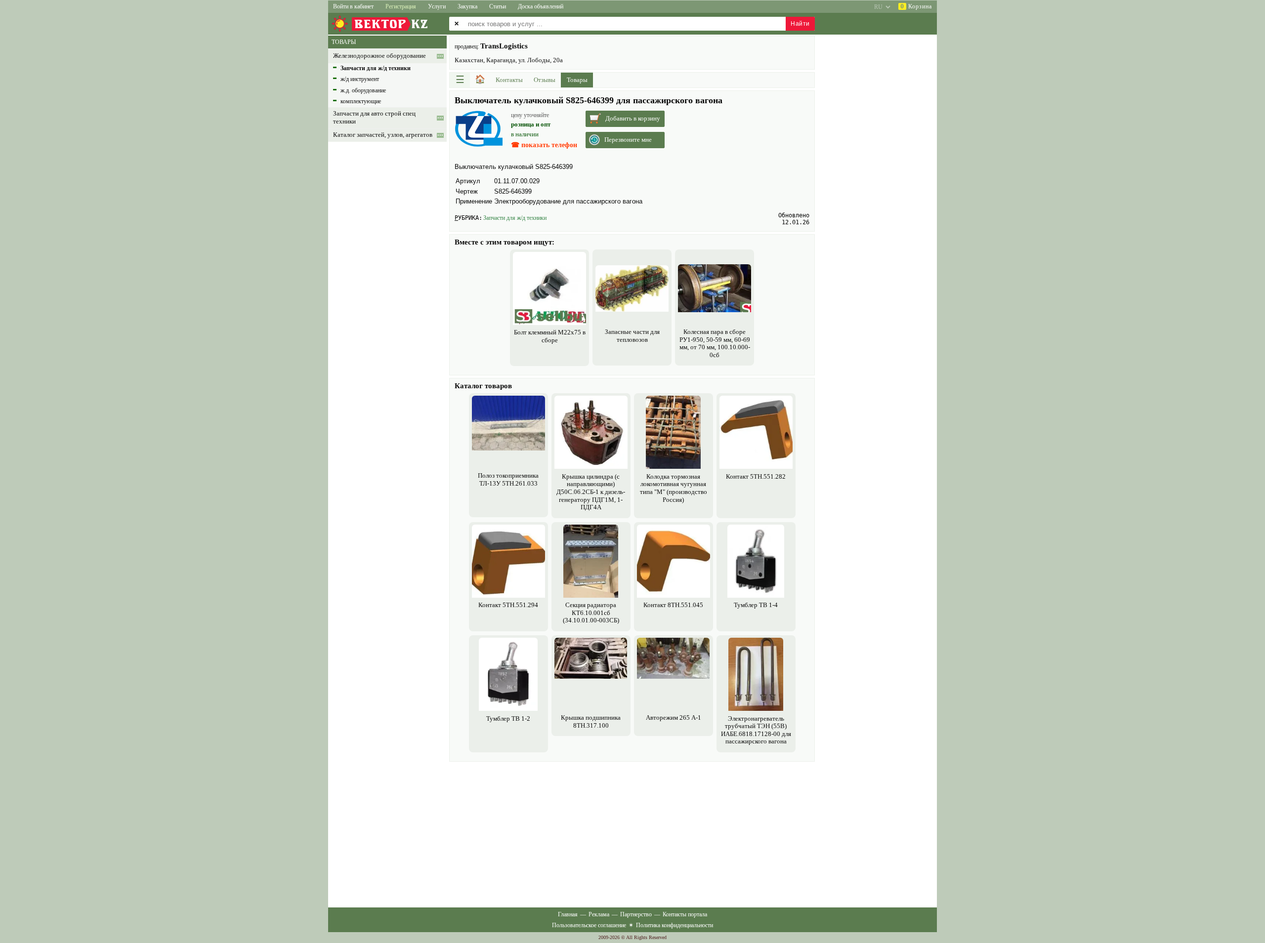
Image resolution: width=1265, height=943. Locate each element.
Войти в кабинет (353, 6)
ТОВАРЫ (344, 42)
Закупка (467, 6)
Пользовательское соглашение (589, 925)
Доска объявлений (540, 6)
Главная (568, 914)
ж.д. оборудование (363, 90)
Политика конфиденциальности (674, 925)
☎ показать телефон (544, 145)
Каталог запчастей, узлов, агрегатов (382, 134)
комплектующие (360, 101)
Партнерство (636, 914)
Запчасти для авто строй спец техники (374, 117)
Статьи (497, 6)
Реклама (599, 914)
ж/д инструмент (359, 79)
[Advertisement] (632, 833)
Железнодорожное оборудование (379, 55)
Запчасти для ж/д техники (515, 217)
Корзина (916, 6)
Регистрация (400, 6)
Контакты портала (685, 914)
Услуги (437, 6)
